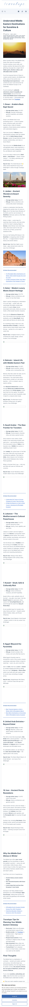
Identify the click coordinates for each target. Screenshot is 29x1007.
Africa (17, 35)
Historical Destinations (15, 37)
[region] (14, 995)
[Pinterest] (26, 11)
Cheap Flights (10, 36)
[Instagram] (18, 11)
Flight (22, 36)
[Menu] (2, 11)
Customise (14, 1000)
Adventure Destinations (9, 35)
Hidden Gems (6, 37)
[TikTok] (22, 11)
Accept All (14, 996)
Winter (11, 39)
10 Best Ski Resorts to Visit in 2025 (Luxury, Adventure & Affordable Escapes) (15, 505)
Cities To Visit (17, 36)
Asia (20, 35)
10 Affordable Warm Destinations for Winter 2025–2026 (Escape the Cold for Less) (16, 275)
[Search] (4, 11)
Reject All (14, 1004)
